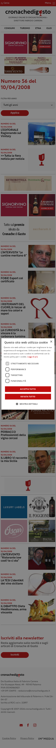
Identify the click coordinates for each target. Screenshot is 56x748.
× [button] (51, 342)
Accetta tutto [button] (28, 389)
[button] (28, 404)
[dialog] (28, 374)
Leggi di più (32, 357)
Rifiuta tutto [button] (28, 396)
